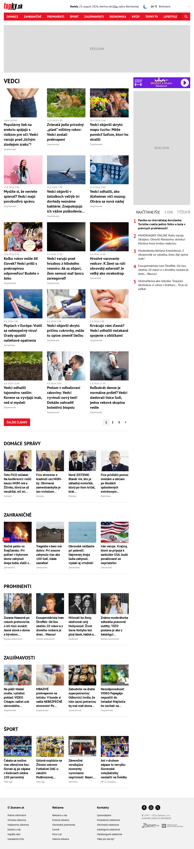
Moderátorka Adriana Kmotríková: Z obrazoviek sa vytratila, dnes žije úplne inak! (163, 254)
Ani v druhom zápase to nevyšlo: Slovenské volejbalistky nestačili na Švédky (114, 768)
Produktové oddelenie (108, 820)
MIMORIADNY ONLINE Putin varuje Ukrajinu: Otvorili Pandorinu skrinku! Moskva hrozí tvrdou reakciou (161, 239)
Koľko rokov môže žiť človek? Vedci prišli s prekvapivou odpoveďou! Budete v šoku (21, 268)
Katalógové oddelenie (108, 829)
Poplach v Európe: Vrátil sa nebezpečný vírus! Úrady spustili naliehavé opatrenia (23, 333)
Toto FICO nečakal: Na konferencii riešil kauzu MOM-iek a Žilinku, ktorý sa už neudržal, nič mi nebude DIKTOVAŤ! (17, 483)
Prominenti (55, 16)
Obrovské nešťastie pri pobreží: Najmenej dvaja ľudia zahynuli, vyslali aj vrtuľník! (82, 554)
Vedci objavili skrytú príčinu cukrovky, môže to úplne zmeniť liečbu (65, 330)
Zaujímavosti (94, 16)
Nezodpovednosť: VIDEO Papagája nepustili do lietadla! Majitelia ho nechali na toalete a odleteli (113, 697)
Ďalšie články (17, 422)
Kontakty (103, 807)
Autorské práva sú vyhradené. (157, 818)
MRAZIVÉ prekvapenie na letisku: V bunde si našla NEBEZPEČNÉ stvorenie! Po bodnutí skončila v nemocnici (49, 697)
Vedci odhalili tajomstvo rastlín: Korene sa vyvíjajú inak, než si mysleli (23, 395)
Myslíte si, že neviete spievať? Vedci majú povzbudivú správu (20, 196)
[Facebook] (144, 808)
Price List (57, 834)
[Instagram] (151, 808)
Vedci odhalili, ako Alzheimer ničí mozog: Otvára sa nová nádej (108, 196)
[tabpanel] (161, 254)
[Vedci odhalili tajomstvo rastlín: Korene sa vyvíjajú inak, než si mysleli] (23, 365)
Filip (115, 6)
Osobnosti (73, 638)
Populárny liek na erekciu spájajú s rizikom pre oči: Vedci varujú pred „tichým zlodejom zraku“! (21, 134)
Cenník (55, 829)
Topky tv (151, 16)
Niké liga (8, 781)
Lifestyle (170, 16)
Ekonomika (118, 16)
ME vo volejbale (108, 781)
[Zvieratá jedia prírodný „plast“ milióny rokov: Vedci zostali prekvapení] (66, 102)
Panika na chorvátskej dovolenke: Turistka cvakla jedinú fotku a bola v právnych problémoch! (161, 224)
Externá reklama (60, 820)
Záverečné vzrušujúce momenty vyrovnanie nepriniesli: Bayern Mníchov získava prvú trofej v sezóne (82, 768)
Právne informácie (17, 815)
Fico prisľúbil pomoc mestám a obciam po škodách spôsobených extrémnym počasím (114, 483)
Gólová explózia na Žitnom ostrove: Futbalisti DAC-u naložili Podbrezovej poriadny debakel (49, 768)
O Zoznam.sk (16, 807)
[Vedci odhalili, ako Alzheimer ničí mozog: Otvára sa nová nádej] (109, 169)
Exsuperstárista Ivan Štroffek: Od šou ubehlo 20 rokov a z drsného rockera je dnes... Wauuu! (50, 626)
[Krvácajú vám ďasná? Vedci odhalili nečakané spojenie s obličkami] (109, 303)
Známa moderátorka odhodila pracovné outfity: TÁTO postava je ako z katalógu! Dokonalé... (114, 626)
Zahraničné (32, 16)
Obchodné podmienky (63, 824)
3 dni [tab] (168, 212)
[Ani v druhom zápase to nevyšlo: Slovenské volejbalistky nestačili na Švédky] (115, 746)
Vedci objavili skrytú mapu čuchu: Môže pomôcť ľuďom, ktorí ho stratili (109, 132)
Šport (74, 16)
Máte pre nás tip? (105, 839)
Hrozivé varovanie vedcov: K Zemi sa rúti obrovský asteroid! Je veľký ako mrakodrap (107, 266)
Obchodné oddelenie (108, 824)
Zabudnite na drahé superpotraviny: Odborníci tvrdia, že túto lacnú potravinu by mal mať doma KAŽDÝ (82, 697)
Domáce (12, 16)
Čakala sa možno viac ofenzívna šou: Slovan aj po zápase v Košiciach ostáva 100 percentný (17, 768)
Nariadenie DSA (16, 839)
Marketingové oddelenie (109, 834)
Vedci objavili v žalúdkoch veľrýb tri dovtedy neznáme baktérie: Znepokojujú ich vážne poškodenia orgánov (64, 201)
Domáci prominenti (13, 638)
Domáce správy (22, 443)
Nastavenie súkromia (18, 824)
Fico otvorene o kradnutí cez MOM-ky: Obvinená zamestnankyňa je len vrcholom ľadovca (49, 483)
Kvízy (136, 16)
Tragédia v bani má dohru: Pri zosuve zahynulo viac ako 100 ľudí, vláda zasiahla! (49, 554)
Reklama (57, 807)
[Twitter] (157, 808)
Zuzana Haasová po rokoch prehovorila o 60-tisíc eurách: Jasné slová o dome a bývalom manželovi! (17, 626)
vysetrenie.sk (75, 710)
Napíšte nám (14, 834)
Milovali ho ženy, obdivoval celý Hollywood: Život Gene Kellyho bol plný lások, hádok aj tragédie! (82, 626)
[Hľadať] (186, 17)
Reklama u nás (59, 815)
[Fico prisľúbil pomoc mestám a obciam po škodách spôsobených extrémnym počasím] (115, 460)
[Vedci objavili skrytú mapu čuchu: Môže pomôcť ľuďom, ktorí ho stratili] (109, 102)
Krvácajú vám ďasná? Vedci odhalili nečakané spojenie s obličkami (109, 330)
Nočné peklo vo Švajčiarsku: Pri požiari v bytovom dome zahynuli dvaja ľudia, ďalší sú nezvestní (17, 554)
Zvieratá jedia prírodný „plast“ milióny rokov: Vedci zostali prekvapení (65, 132)
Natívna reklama (60, 839)
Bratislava (105, 496)
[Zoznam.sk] (152, 826)
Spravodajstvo (104, 815)
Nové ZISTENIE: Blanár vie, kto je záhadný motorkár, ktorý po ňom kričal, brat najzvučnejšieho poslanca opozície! (82, 483)
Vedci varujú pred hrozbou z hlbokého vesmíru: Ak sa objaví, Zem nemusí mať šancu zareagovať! (65, 268)
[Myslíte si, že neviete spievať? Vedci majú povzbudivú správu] (23, 169)
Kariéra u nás (14, 829)
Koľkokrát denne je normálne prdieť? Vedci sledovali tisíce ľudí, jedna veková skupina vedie (108, 397)
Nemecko (73, 781)
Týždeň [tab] (183, 212)
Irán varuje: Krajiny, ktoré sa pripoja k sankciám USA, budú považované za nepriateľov (114, 554)
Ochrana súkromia (17, 820)
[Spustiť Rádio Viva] (161, 80)
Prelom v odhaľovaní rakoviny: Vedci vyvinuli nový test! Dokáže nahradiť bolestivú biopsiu (63, 397)
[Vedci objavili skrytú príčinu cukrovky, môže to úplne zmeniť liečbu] (66, 303)
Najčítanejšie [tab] (148, 212)
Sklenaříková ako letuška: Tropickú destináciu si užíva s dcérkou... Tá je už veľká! (163, 285)
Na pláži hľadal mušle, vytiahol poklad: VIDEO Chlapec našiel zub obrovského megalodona (16, 697)
